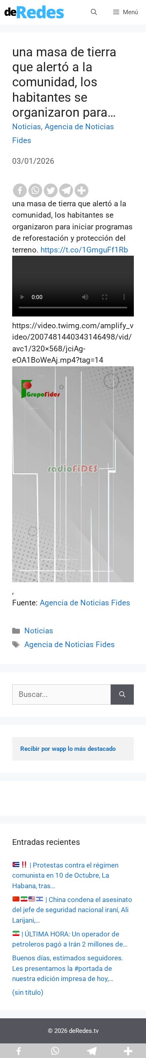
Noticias (26, 126)
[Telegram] (66, 190)
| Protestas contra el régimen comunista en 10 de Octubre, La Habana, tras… (65, 875)
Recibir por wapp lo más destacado (68, 748)
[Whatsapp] (35, 190)
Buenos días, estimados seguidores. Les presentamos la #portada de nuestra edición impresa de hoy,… (67, 968)
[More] (81, 190)
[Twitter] (51, 190)
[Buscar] (122, 694)
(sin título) (27, 992)
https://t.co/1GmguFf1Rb (84, 249)
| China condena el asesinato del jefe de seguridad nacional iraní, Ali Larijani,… (72, 910)
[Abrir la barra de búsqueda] (94, 12)
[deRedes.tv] (34, 12)
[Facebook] (20, 190)
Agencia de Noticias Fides (85, 602)
